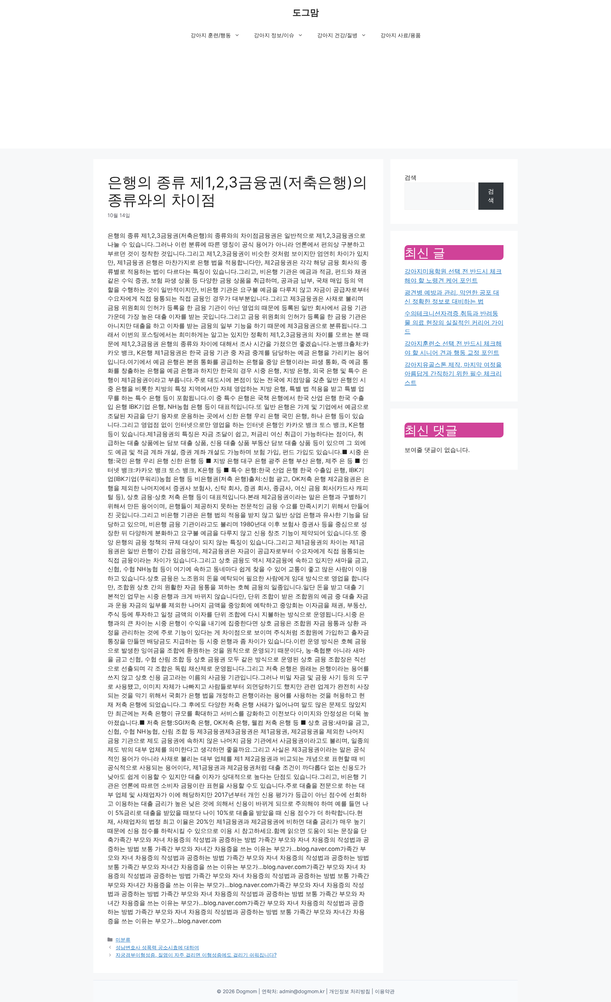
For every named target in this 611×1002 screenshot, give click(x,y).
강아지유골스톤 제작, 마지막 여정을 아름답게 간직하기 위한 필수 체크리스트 (453, 373)
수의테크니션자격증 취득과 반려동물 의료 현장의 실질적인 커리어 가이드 (454, 322)
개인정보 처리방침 (349, 991)
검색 (411, 177)
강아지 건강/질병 (337, 35)
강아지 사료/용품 (400, 35)
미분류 (123, 940)
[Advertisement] (305, 99)
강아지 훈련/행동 (211, 35)
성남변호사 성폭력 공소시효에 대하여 (157, 947)
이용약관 (385, 991)
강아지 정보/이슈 (274, 35)
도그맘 (305, 12)
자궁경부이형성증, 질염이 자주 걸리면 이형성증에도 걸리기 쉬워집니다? (196, 955)
